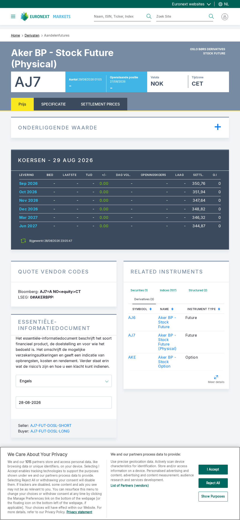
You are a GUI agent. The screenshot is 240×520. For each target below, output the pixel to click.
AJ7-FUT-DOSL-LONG (50, 431)
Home (15, 35)
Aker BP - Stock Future (167, 322)
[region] (120, 483)
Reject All (213, 483)
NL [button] (226, 4)
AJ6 (131, 317)
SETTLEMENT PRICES (100, 104)
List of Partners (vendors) (130, 485)
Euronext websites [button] (189, 4)
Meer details (216, 382)
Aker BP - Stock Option (167, 361)
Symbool (139, 309)
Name (164, 309)
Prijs (22, 104)
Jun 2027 (28, 226)
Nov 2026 (28, 200)
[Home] (45, 16)
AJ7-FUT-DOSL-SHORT (50, 425)
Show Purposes (213, 496)
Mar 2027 (28, 217)
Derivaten (32, 35)
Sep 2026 (28, 183)
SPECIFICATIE (53, 104)
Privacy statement (79, 512)
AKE (132, 357)
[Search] (149, 16)
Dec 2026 (28, 209)
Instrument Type (201, 309)
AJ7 (131, 335)
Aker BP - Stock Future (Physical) (167, 342)
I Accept (213, 469)
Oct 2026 (28, 192)
